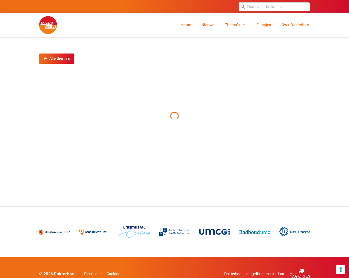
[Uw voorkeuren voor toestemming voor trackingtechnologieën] (340, 269)
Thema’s (232, 25)
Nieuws (208, 25)
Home (186, 25)
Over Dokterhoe (295, 25)
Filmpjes (263, 25)
